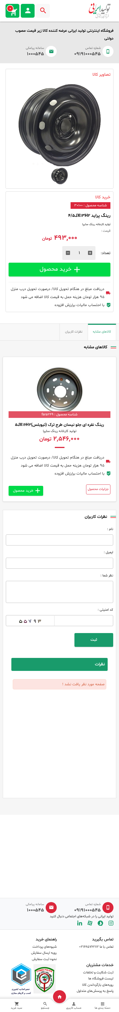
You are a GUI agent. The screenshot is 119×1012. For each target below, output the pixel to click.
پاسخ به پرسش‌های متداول (95, 991)
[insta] (110, 923)
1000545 (35, 54)
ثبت (93, 639)
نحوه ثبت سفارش (44, 959)
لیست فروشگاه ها (100, 978)
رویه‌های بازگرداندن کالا (97, 984)
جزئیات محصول (98, 489)
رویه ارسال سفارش (44, 952)
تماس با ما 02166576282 (96, 946)
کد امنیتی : (105, 609)
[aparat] (89, 923)
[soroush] (100, 923)
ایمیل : (108, 552)
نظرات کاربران (73, 332)
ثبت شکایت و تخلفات (98, 972)
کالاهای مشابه (102, 332)
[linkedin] (79, 923)
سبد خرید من (10, 8)
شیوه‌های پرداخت (44, 946)
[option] (59, 124)
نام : (110, 529)
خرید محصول (55, 269)
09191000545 (87, 54)
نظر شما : (106, 575)
